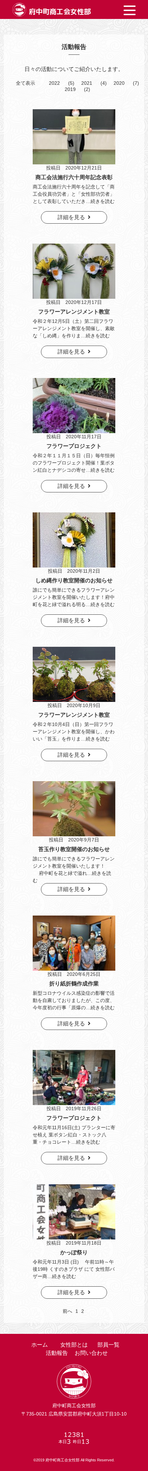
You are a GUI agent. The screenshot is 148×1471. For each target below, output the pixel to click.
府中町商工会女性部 (60, 11)
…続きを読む (100, 201)
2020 (119, 83)
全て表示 (25, 83)
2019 (70, 89)
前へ (67, 1311)
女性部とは (74, 1345)
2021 (86, 83)
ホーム (39, 1345)
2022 (54, 83)
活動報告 (57, 1353)
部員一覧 (108, 1345)
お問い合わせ (91, 1353)
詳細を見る (72, 217)
